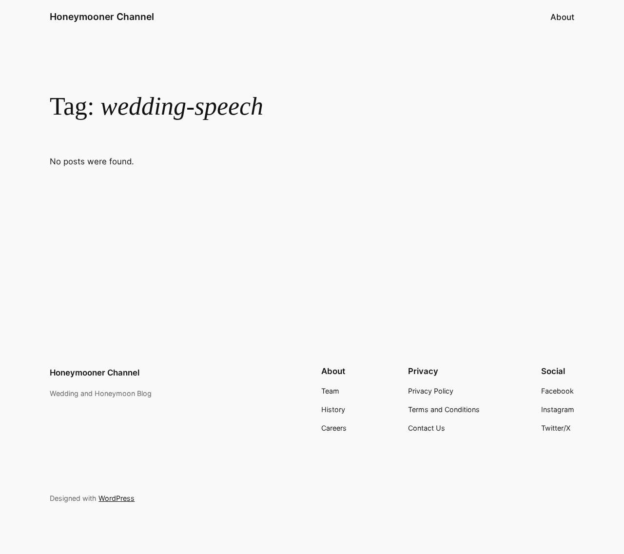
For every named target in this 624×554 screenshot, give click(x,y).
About (562, 17)
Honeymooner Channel (102, 16)
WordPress (116, 498)
